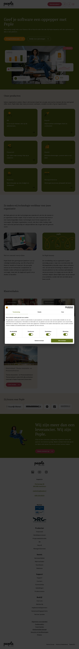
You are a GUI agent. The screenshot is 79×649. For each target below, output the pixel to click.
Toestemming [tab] (16, 312)
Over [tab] (62, 312)
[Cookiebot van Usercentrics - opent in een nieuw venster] (66, 307)
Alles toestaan (62, 340)
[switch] (31, 334)
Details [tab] (39, 312)
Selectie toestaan (39, 340)
